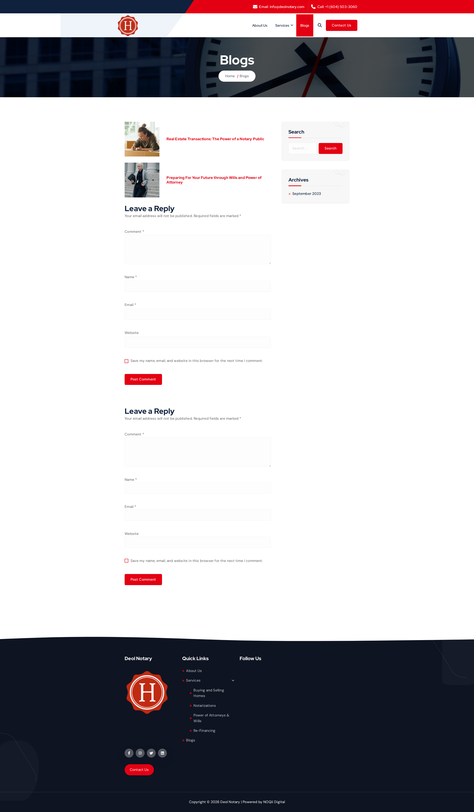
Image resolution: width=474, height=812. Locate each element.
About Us (260, 25)
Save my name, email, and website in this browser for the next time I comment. (197, 360)
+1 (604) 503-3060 (341, 7)
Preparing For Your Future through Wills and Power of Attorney (214, 180)
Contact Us (139, 769)
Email (130, 304)
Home (230, 76)
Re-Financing (204, 730)
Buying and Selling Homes (208, 693)
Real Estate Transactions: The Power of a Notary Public (215, 139)
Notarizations (204, 705)
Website (132, 332)
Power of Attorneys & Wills (211, 718)
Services (282, 25)
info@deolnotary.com (287, 7)
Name (131, 277)
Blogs (304, 25)
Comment (134, 231)
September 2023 (306, 193)
